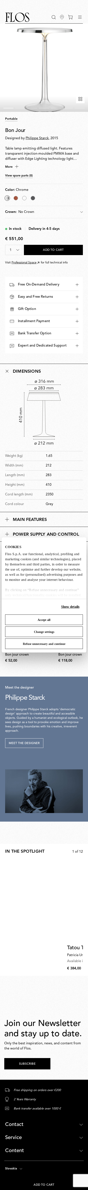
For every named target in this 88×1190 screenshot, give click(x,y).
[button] (54, 17)
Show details (70, 606)
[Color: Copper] (16, 198)
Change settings (44, 632)
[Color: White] (24, 198)
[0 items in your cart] (70, 17)
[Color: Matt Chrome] (33, 198)
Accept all (44, 620)
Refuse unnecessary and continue (44, 644)
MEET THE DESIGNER (24, 743)
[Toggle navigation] (80, 17)
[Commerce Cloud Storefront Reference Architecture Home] (17, 17)
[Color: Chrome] (7, 198)
